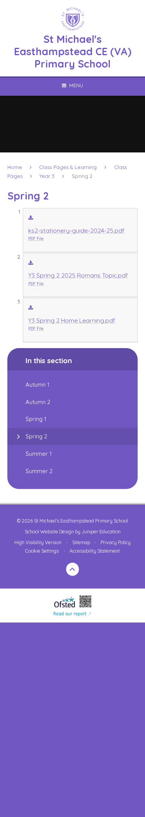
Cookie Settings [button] (42, 551)
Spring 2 (82, 176)
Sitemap (81, 542)
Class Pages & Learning (68, 167)
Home (14, 167)
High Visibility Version (37, 542)
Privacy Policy (116, 542)
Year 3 (47, 176)
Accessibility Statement (95, 551)
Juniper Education (101, 532)
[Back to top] (72, 569)
